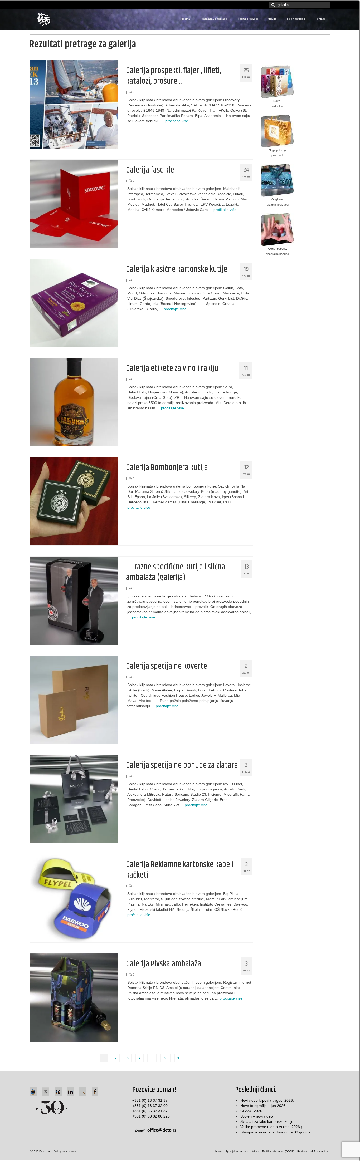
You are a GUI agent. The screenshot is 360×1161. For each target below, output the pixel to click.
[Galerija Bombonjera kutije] (74, 501)
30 (165, 1058)
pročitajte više (176, 121)
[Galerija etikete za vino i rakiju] (74, 402)
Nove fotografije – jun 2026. (263, 1106)
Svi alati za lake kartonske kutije (266, 1121)
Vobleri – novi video (256, 1116)
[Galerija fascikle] (74, 203)
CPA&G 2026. (251, 1111)
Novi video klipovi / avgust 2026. (267, 1100)
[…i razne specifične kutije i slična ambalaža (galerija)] (74, 600)
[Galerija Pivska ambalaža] (74, 997)
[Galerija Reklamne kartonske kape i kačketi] (74, 898)
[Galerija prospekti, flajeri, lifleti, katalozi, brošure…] (74, 104)
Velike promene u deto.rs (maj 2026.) (271, 1127)
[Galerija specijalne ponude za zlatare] (74, 799)
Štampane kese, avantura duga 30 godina (275, 1132)
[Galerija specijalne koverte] (74, 699)
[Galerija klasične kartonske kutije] (74, 303)
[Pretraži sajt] (272, 5)
